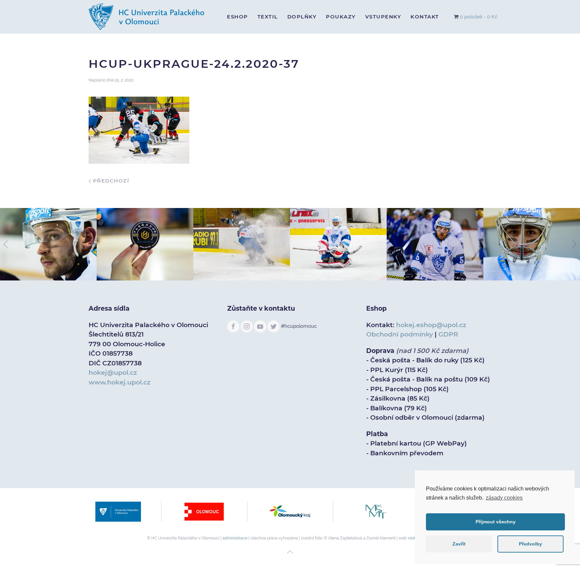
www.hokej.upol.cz (119, 382)
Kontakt (424, 16)
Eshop (237, 16)
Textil (267, 16)
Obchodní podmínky (399, 334)
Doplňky (302, 16)
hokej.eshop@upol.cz (431, 325)
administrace (235, 538)
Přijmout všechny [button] (496, 521)
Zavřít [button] (459, 544)
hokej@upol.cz (113, 372)
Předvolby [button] (530, 544)
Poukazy (341, 16)
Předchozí (110, 180)
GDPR (448, 334)
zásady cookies (504, 498)
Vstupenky (383, 16)
